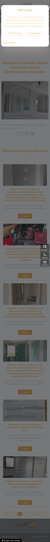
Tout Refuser (16, 33)
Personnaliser (10, 42)
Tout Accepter (34, 33)
